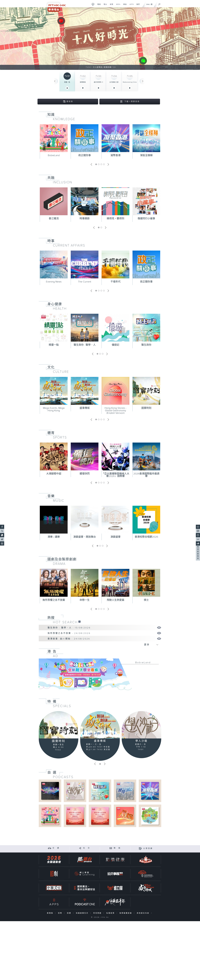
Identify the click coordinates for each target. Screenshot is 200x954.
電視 (98, 5)
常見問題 (97, 913)
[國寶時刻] (58, 725)
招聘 (60, 913)
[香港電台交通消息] (49, 848)
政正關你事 (84, 155)
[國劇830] (53, 873)
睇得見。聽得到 (115, 218)
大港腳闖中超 (53, 473)
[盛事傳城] (100, 725)
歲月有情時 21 (98, 82)
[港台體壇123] (50, 791)
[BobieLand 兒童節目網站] (145, 859)
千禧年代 (116, 281)
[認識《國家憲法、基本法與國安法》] (84, 887)
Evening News (54, 281)
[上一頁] (55, 81)
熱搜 (51, 618)
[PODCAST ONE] (84, 902)
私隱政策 (111, 913)
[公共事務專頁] (115, 873)
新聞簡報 (83, 82)
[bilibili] (198, 535)
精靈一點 (67, 82)
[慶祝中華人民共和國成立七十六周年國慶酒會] (75, 816)
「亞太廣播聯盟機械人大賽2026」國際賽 (115, 475)
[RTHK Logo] (55, 6)
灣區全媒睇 (146, 155)
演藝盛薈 (116, 536)
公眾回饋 (148, 848)
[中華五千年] (115, 902)
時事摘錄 (85, 218)
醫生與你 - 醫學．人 (85, 344)
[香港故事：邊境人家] (150, 816)
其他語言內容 (143, 913)
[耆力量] (115, 887)
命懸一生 (85, 600)
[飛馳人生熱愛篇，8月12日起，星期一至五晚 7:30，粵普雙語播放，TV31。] (100, 38)
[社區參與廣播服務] (145, 873)
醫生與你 (146, 344)
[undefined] (93, 4)
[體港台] (84, 859)
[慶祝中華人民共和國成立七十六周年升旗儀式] (100, 816)
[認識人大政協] (125, 816)
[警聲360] (125, 791)
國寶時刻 (146, 408)
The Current (84, 281)
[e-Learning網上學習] (84, 873)
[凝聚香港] (150, 791)
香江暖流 (54, 218)
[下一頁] (143, 81)
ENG (148, 4)
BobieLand (54, 155)
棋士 (146, 600)
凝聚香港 (116, 155)
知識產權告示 (82, 913)
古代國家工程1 (114, 82)
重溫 (124, 5)
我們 (137, 5)
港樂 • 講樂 (54, 536)
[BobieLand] (100, 676)
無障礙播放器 (126, 913)
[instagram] (198, 531)
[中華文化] (53, 887)
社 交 (86, 848)
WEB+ (118, 5)
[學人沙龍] (141, 725)
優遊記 (115, 344)
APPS (131, 5)
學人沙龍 (141, 740)
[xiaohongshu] (198, 539)
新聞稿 (50, 913)
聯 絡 (117, 848)
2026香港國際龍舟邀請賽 (146, 475)
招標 (69, 913)
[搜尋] (159, 3)
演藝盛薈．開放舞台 (84, 536)
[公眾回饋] (140, 848)
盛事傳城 (85, 408)
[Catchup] (79, 622)
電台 (104, 5)
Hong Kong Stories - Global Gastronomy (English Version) (115, 411)
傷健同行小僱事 (146, 218)
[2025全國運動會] (53, 859)
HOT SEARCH (65, 622)
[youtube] (198, 527)
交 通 (56, 848)
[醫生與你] (100, 791)
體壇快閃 (85, 473)
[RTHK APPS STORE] (53, 902)
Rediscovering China (130, 82)
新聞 (110, 5)
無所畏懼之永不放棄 (53, 600)
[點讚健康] (115, 859)
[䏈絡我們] (111, 848)
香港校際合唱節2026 (146, 536)
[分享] (80, 848)
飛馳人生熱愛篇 (115, 600)
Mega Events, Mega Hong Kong (54, 409)
